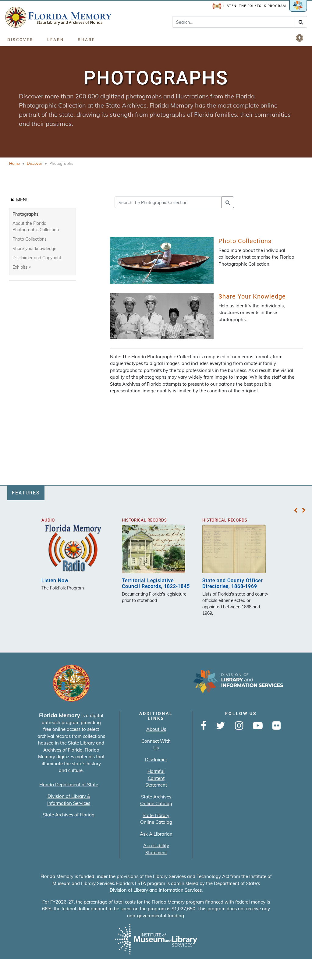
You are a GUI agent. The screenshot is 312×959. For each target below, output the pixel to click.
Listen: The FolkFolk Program (254, 6)
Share (86, 39)
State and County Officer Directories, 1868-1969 (232, 583)
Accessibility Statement (156, 849)
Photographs (25, 214)
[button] (295, 510)
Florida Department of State (68, 784)
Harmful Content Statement (156, 778)
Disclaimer (156, 760)
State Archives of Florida (68, 815)
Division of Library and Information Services (156, 890)
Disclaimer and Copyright (36, 257)
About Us (156, 729)
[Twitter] (220, 726)
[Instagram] (239, 726)
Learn (55, 39)
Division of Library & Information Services (68, 799)
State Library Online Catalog (156, 818)
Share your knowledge (34, 248)
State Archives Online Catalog (156, 800)
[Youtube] (258, 726)
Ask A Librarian (156, 834)
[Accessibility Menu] (300, 38)
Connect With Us (156, 744)
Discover (20, 39)
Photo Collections (29, 239)
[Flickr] (276, 726)
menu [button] (22, 200)
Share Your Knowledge (252, 296)
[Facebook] (203, 726)
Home (14, 163)
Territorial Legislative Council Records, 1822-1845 (156, 583)
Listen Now (55, 580)
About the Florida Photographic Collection (35, 226)
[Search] (301, 22)
